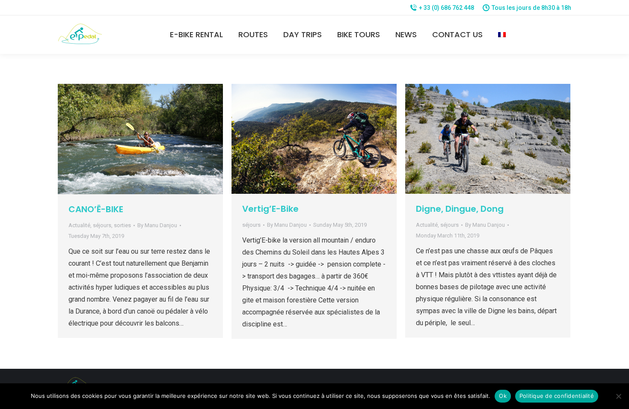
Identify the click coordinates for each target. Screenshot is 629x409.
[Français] (501, 34)
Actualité (79, 225)
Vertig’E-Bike (270, 209)
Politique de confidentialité (556, 395)
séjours (102, 225)
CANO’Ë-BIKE (95, 209)
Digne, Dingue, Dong (460, 209)
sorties (122, 225)
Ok (503, 395)
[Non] (618, 396)
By (157, 225)
